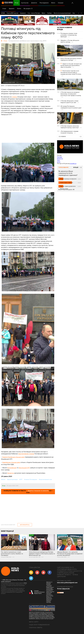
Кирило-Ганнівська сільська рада (13, 457)
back (78, 13)
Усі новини (62, 136)
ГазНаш (49, 13)
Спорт (4, 8)
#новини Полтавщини (30, 479)
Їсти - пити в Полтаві (34, 13)
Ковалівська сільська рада (11, 462)
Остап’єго (10, 473)
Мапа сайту (33, 622)
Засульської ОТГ (24, 468)
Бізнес (53, 3)
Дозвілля (34, 3)
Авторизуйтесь (24, 524)
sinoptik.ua (73, 163)
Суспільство (24, 3)
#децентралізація (12, 479)
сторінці (14, 97)
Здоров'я (11, 8)
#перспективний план (45, 479)
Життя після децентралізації (62, 13)
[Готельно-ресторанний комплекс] (42, 20)
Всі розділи (27, 8)
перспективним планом (26, 454)
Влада (16, 3)
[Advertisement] (28, 127)
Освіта (19, 8)
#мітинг (3, 479)
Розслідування (44, 3)
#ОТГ (20, 479)
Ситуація (60, 3)
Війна (43, 13)
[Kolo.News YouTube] (70, 146)
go (81, 13)
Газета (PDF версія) (12, 13)
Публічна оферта (35, 627)
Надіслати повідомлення (39, 625)
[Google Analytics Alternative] (60, 593)
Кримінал (23, 13)
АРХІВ (3, 13)
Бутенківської (12, 468)
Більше (75, 167)
